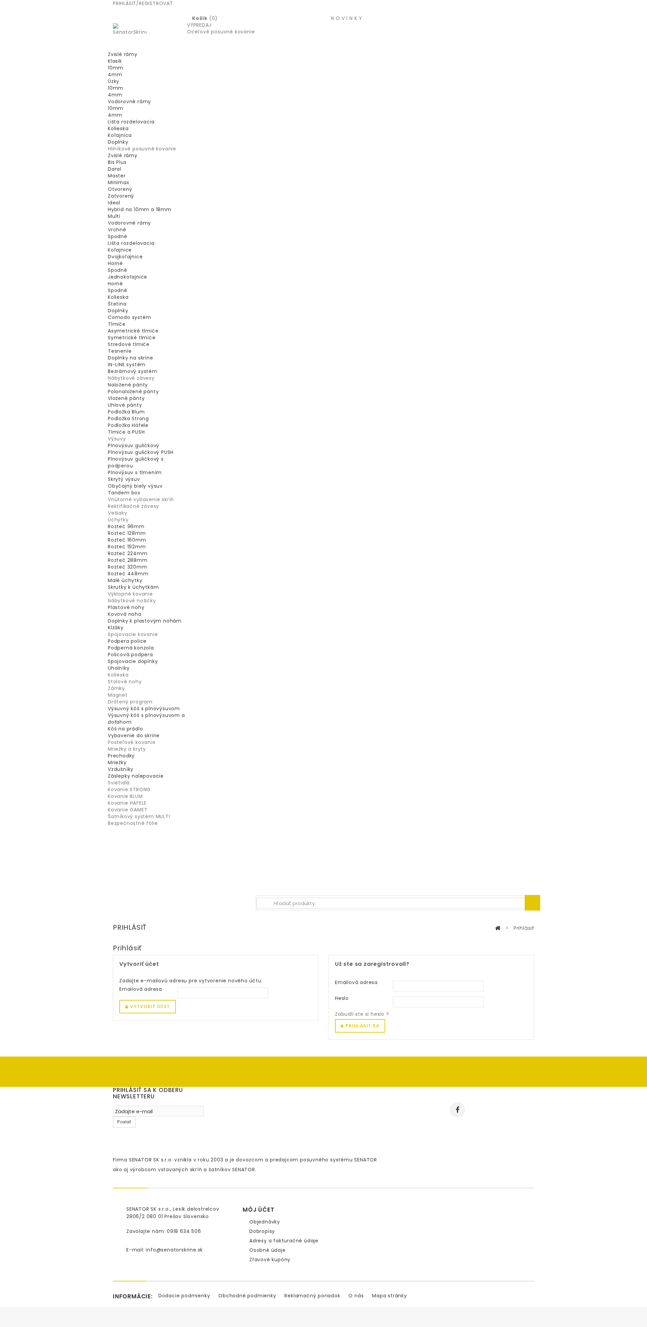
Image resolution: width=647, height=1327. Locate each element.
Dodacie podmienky (184, 1295)
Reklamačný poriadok (312, 1295)
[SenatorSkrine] (130, 36)
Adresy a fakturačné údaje (283, 1240)
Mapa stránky (389, 1295)
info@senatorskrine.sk (174, 1249)
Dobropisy (262, 1231)
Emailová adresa (140, 989)
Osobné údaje (267, 1250)
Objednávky (264, 1221)
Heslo (342, 998)
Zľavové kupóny (269, 1259)
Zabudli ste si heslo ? (362, 1014)
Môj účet (258, 1210)
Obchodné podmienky (247, 1295)
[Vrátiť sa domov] (497, 928)
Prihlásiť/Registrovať (143, 3)
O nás (356, 1295)
